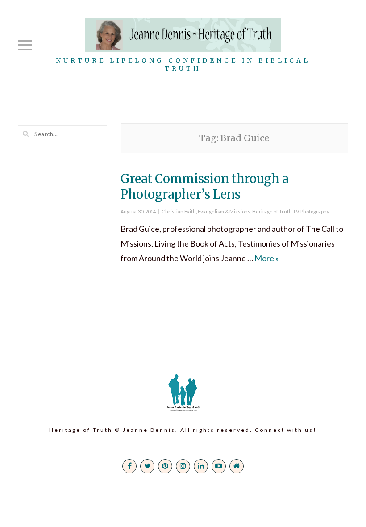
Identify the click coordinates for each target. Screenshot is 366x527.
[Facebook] (129, 466)
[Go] (26, 133)
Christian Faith (179, 211)
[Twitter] (147, 466)
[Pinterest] (165, 466)
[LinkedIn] (201, 466)
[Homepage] (236, 466)
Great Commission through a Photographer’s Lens (204, 186)
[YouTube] (219, 466)
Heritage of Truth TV (275, 211)
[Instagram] (183, 466)
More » (266, 258)
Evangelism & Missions (224, 211)
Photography (314, 211)
